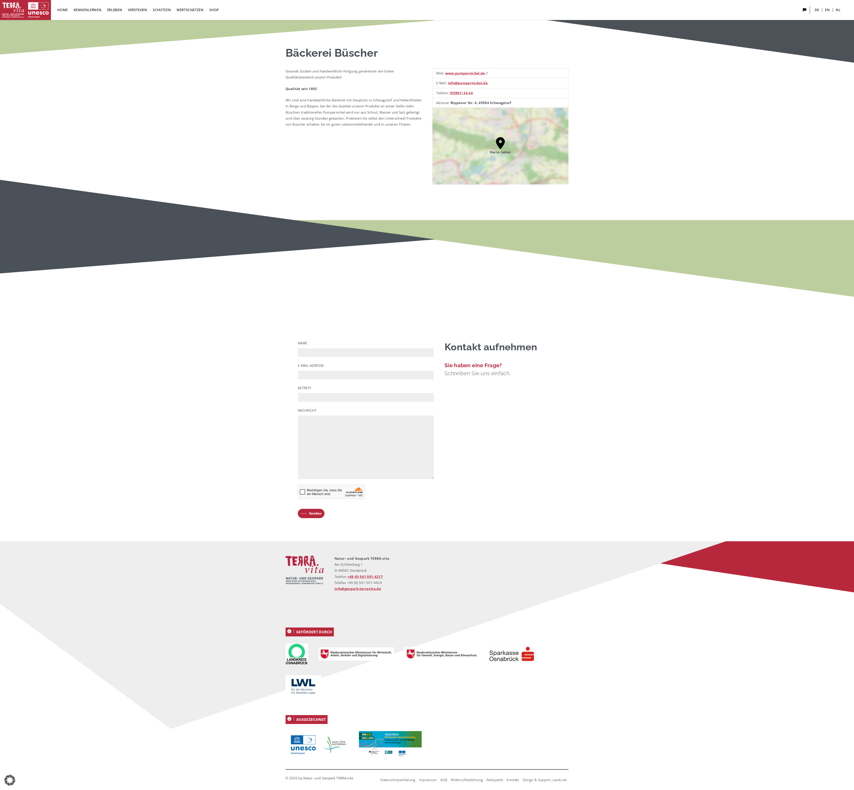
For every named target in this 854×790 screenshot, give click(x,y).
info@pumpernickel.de (468, 83)
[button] (10, 780)
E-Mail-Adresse (311, 365)
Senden (315, 513)
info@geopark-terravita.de (357, 588)
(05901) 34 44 (461, 93)
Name (302, 343)
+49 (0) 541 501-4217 (365, 576)
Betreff (304, 388)
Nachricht (307, 410)
